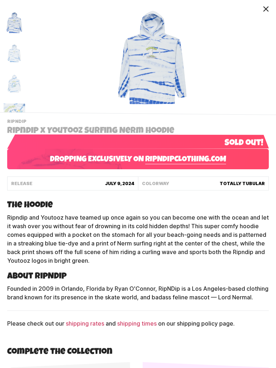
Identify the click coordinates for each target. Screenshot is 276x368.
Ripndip (17, 122)
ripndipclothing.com (185, 160)
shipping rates (85, 323)
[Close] (266, 9)
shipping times (137, 323)
